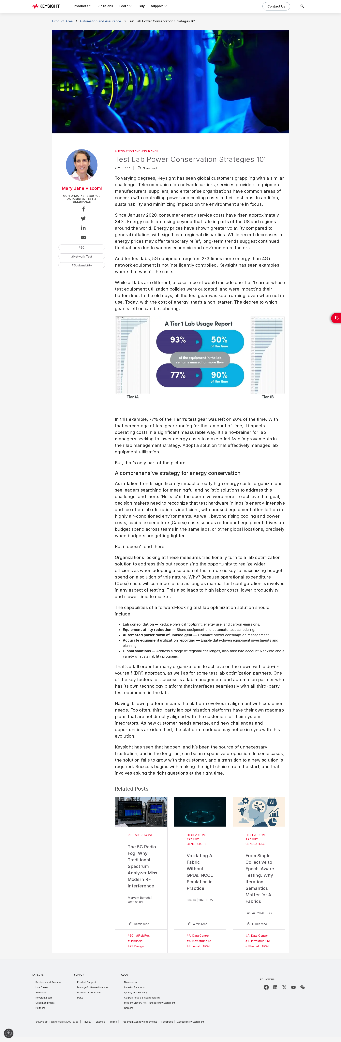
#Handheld (135, 941)
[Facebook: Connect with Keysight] (266, 987)
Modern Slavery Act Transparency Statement (149, 1002)
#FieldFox (143, 935)
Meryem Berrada (139, 897)
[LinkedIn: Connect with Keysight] (275, 987)
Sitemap (100, 1021)
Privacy (87, 1021)
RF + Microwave (140, 835)
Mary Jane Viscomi (82, 188)
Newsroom (130, 982)
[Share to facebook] (81, 210)
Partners (40, 1007)
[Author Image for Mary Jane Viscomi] (81, 179)
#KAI (206, 946)
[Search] (302, 6)
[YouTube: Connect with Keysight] (293, 987)
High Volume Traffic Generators (197, 839)
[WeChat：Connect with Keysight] (302, 987)
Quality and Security (135, 992)
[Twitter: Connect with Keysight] (284, 987)
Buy (142, 6)
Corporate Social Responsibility (142, 997)
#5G (131, 935)
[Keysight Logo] (47, 6)
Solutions (105, 6)
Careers (128, 1007)
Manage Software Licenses (92, 987)
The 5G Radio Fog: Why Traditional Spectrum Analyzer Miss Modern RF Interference (142, 866)
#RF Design (136, 946)
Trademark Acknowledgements (139, 1021)
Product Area (62, 21)
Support (80, 974)
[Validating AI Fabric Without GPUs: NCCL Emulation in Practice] (200, 812)
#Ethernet (193, 946)
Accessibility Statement (190, 1021)
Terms (113, 1021)
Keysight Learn (44, 997)
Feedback (167, 1021)
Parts (80, 997)
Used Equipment (45, 1002)
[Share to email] (81, 238)
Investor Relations (134, 987)
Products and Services (48, 982)
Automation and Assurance (100, 21)
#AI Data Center (198, 935)
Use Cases (42, 987)
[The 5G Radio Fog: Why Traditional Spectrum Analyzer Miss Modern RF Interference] (141, 812)
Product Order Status (89, 992)
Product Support (86, 982)
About (125, 974)
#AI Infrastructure (199, 941)
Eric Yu (191, 900)
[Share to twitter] (81, 219)
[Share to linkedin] (81, 229)
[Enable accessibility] (8, 1033)
